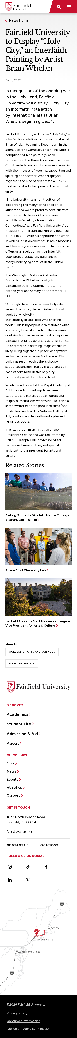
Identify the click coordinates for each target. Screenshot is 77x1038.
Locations (48, 845)
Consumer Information (23, 1021)
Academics (17, 714)
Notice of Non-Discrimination (28, 1029)
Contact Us (18, 845)
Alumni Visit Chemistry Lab (25, 570)
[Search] (58, 6)
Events (12, 779)
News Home (18, 20)
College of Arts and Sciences (32, 651)
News (11, 771)
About (13, 743)
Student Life (19, 724)
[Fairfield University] (18, 6)
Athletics (14, 787)
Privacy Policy (17, 1013)
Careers (13, 795)
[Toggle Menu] (69, 6)
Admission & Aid (22, 733)
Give (11, 763)
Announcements (22, 663)
